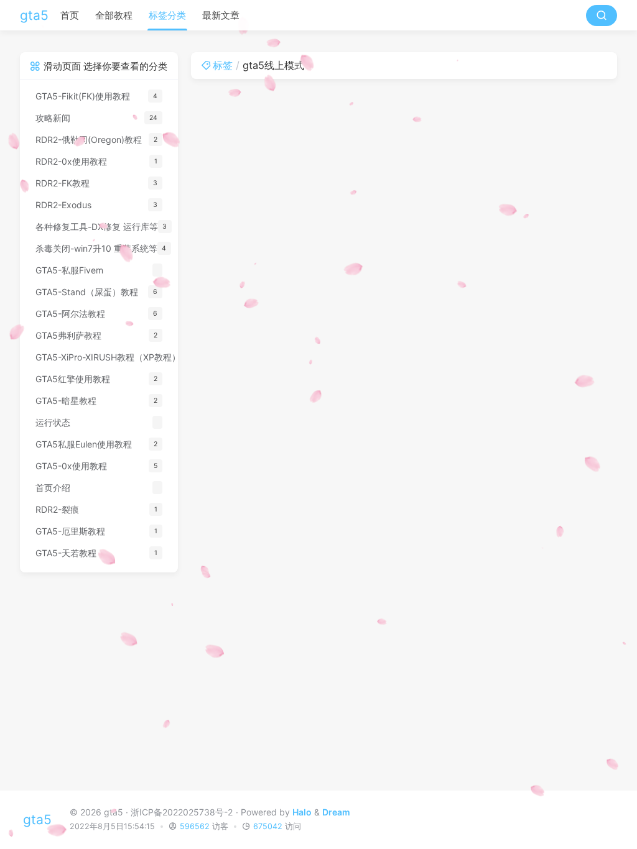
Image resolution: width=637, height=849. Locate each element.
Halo (302, 812)
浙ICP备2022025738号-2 (182, 812)
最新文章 (220, 15)
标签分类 (167, 15)
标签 (223, 65)
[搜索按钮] (601, 15)
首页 (69, 15)
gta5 (34, 15)
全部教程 (114, 15)
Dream (336, 812)
